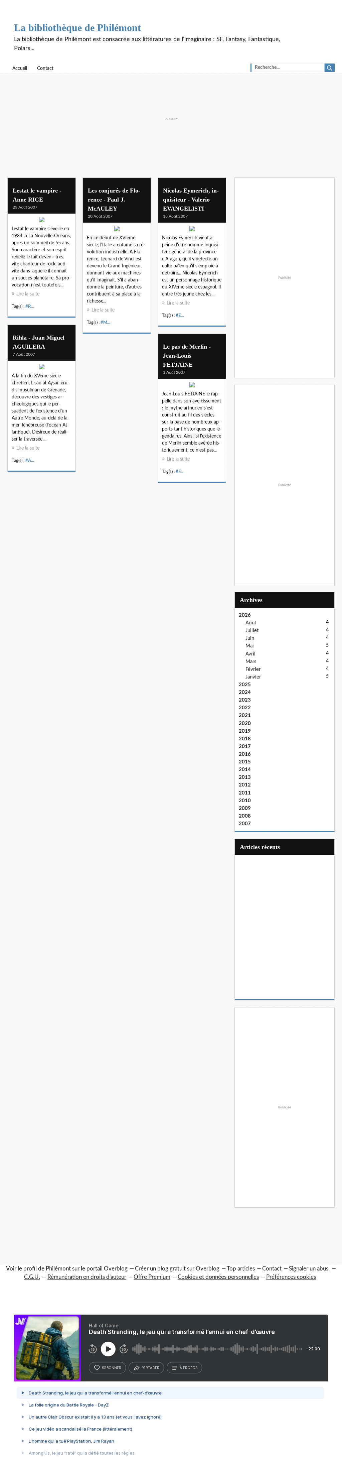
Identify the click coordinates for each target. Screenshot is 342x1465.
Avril (250, 653)
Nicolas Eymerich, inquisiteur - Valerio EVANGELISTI (191, 199)
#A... (29, 461)
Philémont (58, 1268)
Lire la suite (27, 294)
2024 (245, 692)
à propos (188, 1368)
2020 (245, 723)
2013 (245, 777)
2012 (245, 784)
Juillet (252, 630)
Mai (249, 645)
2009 (245, 808)
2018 (245, 738)
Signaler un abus (309, 1268)
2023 (245, 700)
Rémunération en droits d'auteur (86, 1277)
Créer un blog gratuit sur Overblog (177, 1268)
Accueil (19, 68)
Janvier (253, 677)
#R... (29, 306)
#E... (180, 316)
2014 (245, 769)
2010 (245, 800)
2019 (245, 731)
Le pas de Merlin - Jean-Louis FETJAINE (187, 355)
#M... (105, 323)
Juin (249, 638)
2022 (245, 707)
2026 (245, 615)
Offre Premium (152, 1277)
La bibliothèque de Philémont (77, 27)
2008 (245, 816)
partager (150, 1368)
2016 (245, 754)
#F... (179, 472)
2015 (245, 761)
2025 (245, 684)
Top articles (241, 1268)
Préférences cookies (291, 1277)
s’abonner (111, 1368)
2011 (245, 793)
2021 (245, 715)
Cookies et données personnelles (218, 1277)
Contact (45, 68)
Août (250, 622)
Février (253, 669)
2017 (245, 746)
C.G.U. (32, 1277)
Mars (250, 661)
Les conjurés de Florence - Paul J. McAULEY (114, 199)
